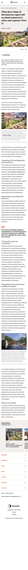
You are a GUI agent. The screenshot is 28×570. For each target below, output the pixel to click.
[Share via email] (26, 49)
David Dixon (6, 55)
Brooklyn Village (7, 135)
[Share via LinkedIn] (21, 49)
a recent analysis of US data (14, 172)
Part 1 (4, 69)
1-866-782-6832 (9, 493)
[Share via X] (23, 49)
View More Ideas (6, 424)
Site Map (14, 514)
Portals (14, 512)
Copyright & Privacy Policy (14, 510)
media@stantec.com (15, 496)
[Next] (25, 437)
